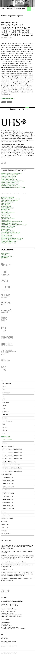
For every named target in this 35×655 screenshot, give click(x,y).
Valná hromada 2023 (8, 483)
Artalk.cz (3, 254)
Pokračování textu (7, 98)
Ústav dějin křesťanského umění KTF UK (12, 181)
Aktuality (3, 380)
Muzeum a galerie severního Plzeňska (11, 221)
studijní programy (8, 421)
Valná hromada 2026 (7, 569)
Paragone (3, 530)
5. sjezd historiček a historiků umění (12, 458)
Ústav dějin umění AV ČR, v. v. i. (10, 182)
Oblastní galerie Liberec (7, 231)
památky (5, 408)
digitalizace (6, 393)
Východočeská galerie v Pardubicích (11, 240)
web (4, 433)
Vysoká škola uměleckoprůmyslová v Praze (13, 187)
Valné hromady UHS (6, 474)
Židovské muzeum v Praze (8, 243)
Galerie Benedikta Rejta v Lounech (10, 199)
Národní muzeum (6, 229)
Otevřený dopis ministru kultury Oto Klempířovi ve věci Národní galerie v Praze (16, 579)
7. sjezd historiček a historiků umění (12, 452)
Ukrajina (5, 427)
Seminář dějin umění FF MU (9, 179)
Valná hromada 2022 (8, 487)
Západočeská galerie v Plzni (8, 241)
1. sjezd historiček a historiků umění (12, 471)
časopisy (5, 386)
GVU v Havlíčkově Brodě (7, 212)
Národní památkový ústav (8, 178)
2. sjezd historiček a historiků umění (12, 468)
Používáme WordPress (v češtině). (9, 653)
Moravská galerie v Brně (8, 218)
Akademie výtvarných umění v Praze (11, 173)
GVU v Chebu (4, 211)
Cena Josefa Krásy (6, 515)
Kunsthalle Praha (6, 217)
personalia (6, 411)
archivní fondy (7, 383)
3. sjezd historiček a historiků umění (12, 465)
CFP (3, 389)
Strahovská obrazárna (7, 237)
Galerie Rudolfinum (6, 205)
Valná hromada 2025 (8, 477)
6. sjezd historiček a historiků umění (12, 455)
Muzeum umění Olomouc (8, 226)
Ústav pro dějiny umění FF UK (9, 184)
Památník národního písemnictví (10, 234)
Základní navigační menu (33, 9)
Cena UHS (3, 512)
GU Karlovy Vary (5, 209)
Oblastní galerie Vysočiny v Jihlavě (10, 232)
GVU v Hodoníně (5, 214)
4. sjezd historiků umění (9, 462)
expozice (5, 396)
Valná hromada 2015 (8, 509)
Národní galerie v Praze (7, 228)
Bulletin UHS (4, 527)
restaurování (6, 415)
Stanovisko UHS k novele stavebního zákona (13, 562)
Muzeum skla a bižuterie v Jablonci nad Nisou (14, 224)
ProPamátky (4, 257)
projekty (5, 405)
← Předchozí (12, 109)
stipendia (5, 418)
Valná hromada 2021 (8, 490)
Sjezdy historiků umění (7, 446)
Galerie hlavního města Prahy (9, 200)
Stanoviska (14, 22)
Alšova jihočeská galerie (7, 197)
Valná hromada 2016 (8, 505)
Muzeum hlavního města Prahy (10, 223)
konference (6, 402)
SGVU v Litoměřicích (6, 235)
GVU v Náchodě (5, 215)
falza (3, 102)
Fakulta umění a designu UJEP (9, 175)
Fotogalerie (4, 521)
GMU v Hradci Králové (7, 208)
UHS (11, 37)
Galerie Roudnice (6, 203)
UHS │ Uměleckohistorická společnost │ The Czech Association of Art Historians (14, 9)
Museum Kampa (5, 220)
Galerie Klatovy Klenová (7, 202)
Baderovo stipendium (7, 518)
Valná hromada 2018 (8, 499)
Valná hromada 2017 (8, 502)
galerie (9, 102)
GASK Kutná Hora (6, 206)
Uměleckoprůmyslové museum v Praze (12, 238)
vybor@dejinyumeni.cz (15, 615)
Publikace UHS (5, 524)
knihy (4, 399)
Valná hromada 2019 (8, 496)
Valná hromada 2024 (8, 480)
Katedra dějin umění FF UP (8, 176)
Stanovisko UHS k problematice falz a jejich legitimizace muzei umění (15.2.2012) (17, 29)
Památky (5, 443)
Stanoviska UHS (5, 436)
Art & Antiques (5, 253)
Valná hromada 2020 (8, 493)
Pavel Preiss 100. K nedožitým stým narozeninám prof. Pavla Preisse (17, 551)
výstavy (5, 430)
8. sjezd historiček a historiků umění (12, 449)
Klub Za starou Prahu (7, 256)
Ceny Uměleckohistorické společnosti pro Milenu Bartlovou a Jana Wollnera (17, 565)
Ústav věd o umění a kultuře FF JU (10, 185)
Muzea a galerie (5, 22)
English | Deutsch (6, 534)
